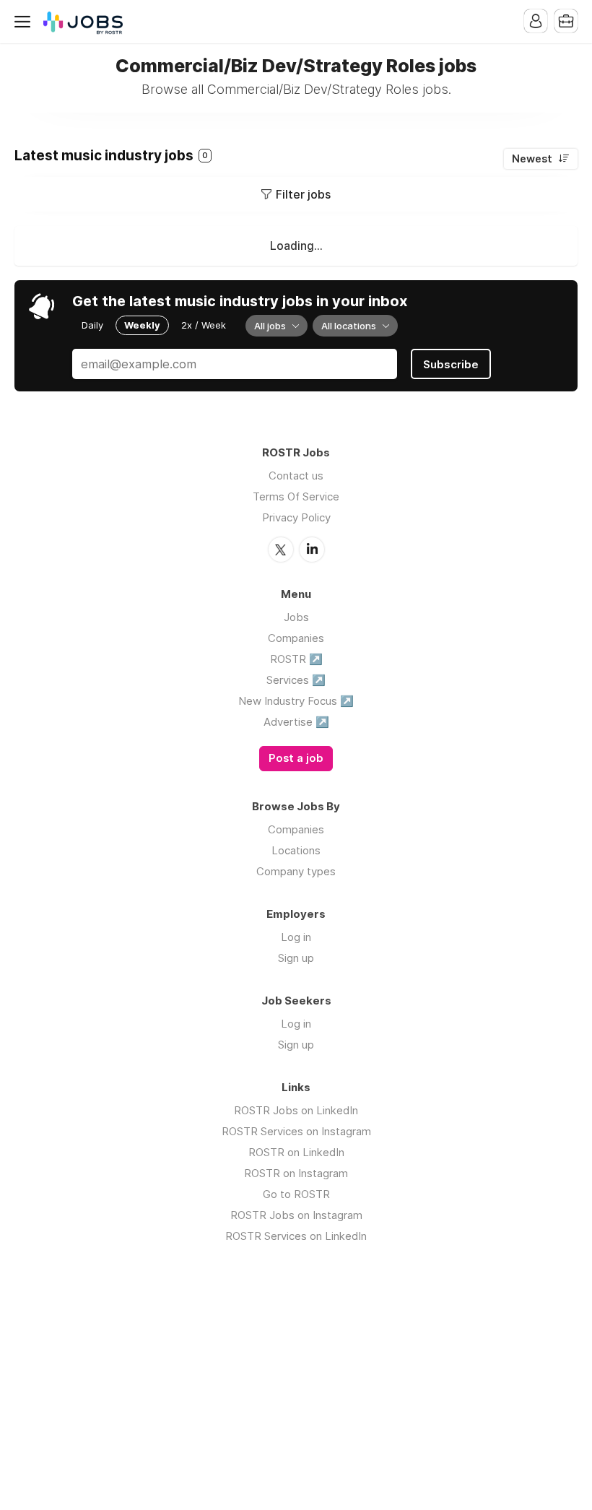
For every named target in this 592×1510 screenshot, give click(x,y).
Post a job (296, 758)
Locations (296, 850)
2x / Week (203, 325)
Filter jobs (303, 194)
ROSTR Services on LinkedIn (296, 1236)
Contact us (296, 475)
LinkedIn (312, 549)
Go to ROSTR (296, 1194)
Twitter (281, 549)
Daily (92, 325)
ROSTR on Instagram (296, 1173)
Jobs (296, 617)
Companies (296, 638)
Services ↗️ (296, 680)
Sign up (296, 958)
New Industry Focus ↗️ (296, 701)
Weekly (142, 325)
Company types (296, 871)
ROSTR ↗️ (296, 659)
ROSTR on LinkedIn (296, 1152)
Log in (296, 937)
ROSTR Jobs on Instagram (296, 1215)
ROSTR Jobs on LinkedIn (296, 1110)
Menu (25, 21)
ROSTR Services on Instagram (296, 1131)
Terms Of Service (296, 496)
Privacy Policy (296, 517)
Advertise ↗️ (296, 722)
